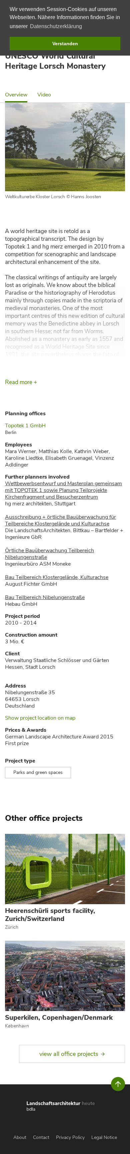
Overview (16, 94)
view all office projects (68, 1054)
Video (44, 94)
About (19, 1137)
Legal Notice (104, 1137)
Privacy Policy (70, 1137)
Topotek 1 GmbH (25, 425)
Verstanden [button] (65, 43)
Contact (41, 1137)
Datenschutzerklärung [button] (56, 26)
